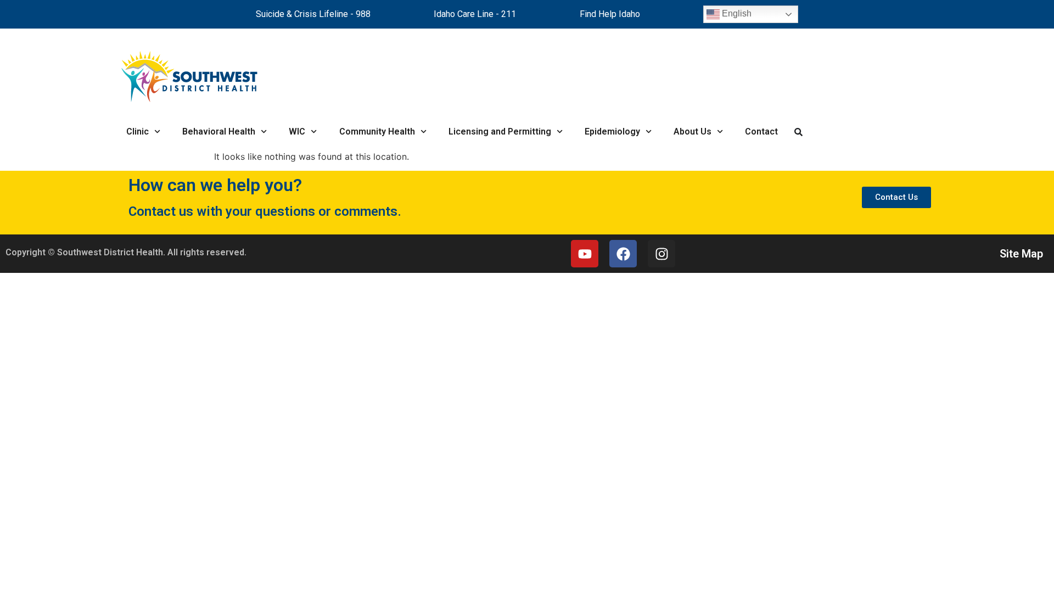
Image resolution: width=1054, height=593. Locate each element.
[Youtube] (584, 253)
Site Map (1021, 253)
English (736, 13)
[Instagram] (661, 253)
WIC (297, 131)
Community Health (377, 131)
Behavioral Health (218, 131)
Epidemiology (612, 131)
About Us (692, 131)
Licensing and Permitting (499, 131)
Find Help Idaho (610, 14)
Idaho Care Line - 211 (475, 14)
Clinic (137, 131)
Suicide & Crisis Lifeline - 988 (313, 14)
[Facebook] (623, 253)
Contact (761, 131)
